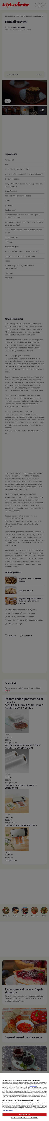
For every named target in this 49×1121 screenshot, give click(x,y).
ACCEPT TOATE (24, 1115)
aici (6, 1093)
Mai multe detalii (33, 1086)
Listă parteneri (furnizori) (7, 1110)
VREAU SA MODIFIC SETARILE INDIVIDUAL (24, 1118)
